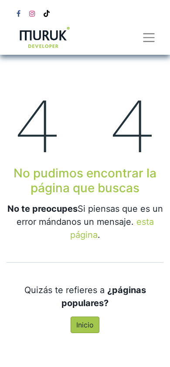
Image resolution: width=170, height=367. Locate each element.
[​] (18, 13)
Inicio (85, 324)
